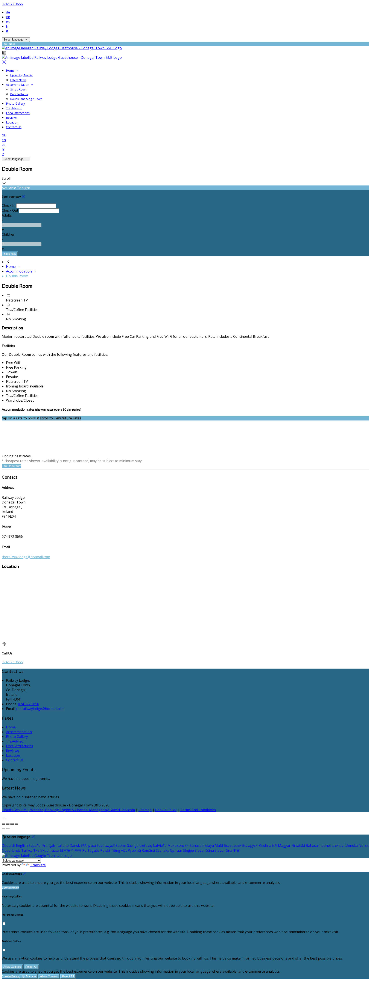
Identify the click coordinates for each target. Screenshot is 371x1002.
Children (8, 234)
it (7, 31)
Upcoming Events (21, 75)
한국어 (76, 850)
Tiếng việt (119, 850)
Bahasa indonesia (320, 845)
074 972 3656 (12, 4)
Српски (176, 850)
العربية (110, 845)
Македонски (178, 845)
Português (90, 850)
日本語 (65, 850)
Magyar (284, 845)
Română (148, 850)
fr (7, 26)
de (8, 12)
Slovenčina (223, 850)
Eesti (100, 845)
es (8, 21)
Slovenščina (204, 850)
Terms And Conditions (198, 810)
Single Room (18, 89)
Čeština (265, 845)
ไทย (36, 850)
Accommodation (18, 85)
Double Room (19, 94)
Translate (38, 865)
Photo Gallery (15, 103)
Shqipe (188, 850)
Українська (49, 850)
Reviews (11, 118)
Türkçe (27, 850)
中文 (236, 850)
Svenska (162, 850)
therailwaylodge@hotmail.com (26, 556)
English (22, 845)
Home (10, 70)
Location (12, 122)
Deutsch (8, 845)
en (8, 17)
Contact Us (13, 127)
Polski (105, 850)
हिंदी (274, 845)
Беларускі (250, 845)
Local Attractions (18, 113)
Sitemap (145, 810)
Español (35, 845)
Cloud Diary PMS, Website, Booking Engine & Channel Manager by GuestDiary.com (68, 810)
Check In (8, 205)
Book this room (11, 466)
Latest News (18, 80)
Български (232, 845)
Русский (134, 850)
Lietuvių (145, 845)
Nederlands (11, 850)
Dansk (75, 845)
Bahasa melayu (201, 845)
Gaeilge (132, 845)
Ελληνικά (88, 845)
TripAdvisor (14, 108)
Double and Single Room (26, 99)
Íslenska (351, 845)
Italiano (62, 845)
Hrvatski (298, 845)
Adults (7, 215)
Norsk (364, 845)
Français (49, 845)
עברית (339, 845)
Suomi (121, 845)
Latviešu (160, 845)
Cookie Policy (165, 810)
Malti (219, 845)
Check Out (10, 210)
